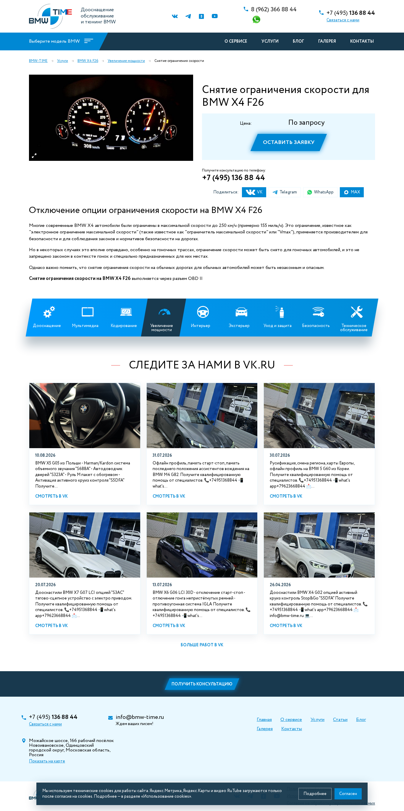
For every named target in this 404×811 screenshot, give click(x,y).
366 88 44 (274, 10)
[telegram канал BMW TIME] (188, 16)
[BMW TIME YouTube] (214, 16)
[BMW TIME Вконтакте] (174, 16)
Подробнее (315, 794)
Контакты (362, 41)
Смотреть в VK (51, 496)
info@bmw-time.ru (140, 717)
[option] (111, 118)
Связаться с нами (343, 20)
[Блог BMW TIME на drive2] (201, 16)
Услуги (270, 41)
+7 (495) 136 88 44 (233, 178)
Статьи (340, 719)
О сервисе (235, 41)
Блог (298, 41)
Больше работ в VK (202, 645)
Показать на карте (47, 761)
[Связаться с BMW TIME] (257, 20)
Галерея (327, 41)
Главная (264, 719)
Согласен (348, 794)
